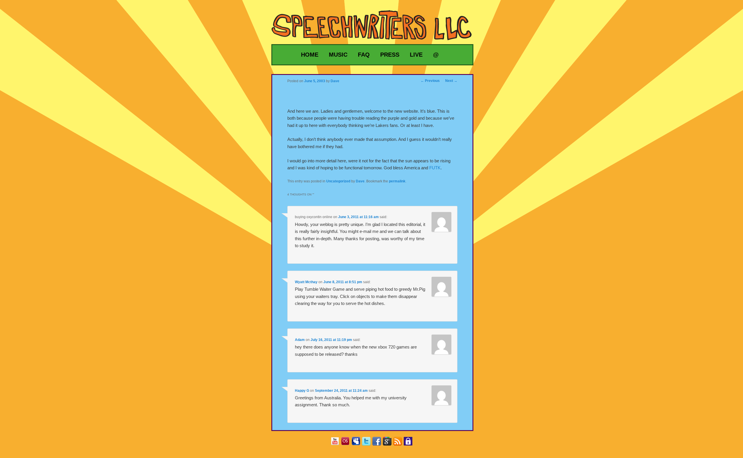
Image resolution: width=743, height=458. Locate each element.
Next (451, 81)
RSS (399, 443)
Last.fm (347, 443)
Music (338, 54)
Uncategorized (338, 181)
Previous (430, 81)
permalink (397, 181)
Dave (360, 181)
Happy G (302, 391)
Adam (300, 340)
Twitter (368, 443)
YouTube (337, 443)
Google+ (389, 443)
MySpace (358, 443)
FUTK (435, 167)
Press (389, 54)
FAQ (364, 54)
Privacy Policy (410, 443)
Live (416, 54)
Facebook (378, 443)
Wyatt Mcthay (306, 282)
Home (309, 54)
